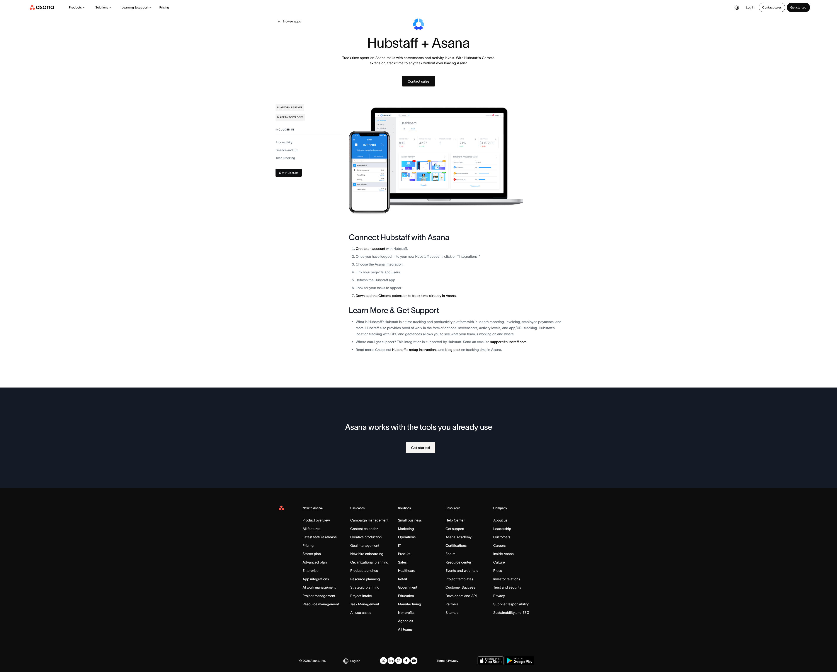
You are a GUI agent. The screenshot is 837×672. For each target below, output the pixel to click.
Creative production (366, 537)
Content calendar (364, 529)
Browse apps (291, 21)
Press (497, 570)
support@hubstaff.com (508, 342)
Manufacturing (409, 604)
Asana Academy (458, 537)
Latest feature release (320, 537)
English (355, 661)
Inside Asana (503, 554)
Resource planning (365, 579)
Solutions (101, 7)
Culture (499, 562)
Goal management (364, 545)
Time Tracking (285, 158)
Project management (319, 596)
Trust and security (507, 587)
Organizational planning (369, 562)
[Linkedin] (391, 660)
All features (311, 529)
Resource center (458, 562)
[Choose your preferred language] (737, 7)
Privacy (499, 596)
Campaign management (369, 520)
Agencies (405, 621)
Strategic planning (364, 587)
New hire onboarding (366, 554)
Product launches (364, 570)
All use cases (360, 612)
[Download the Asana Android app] (519, 660)
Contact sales (772, 7)
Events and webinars (462, 570)
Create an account (370, 249)
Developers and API (461, 596)
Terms (441, 660)
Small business (410, 520)
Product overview (316, 520)
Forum (450, 554)
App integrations (316, 579)
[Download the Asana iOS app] (491, 660)
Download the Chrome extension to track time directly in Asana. (406, 296)
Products (75, 7)
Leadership (502, 529)
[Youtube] (413, 660)
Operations (407, 537)
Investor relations (506, 579)
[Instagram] (398, 660)
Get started (798, 7)
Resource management (321, 604)
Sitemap (452, 612)
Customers (501, 537)
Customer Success (460, 587)
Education (406, 596)
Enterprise (310, 570)
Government (407, 587)
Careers (499, 545)
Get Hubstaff (288, 172)
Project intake (361, 596)
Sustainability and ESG (511, 612)
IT (399, 545)
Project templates (459, 579)
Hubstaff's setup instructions (414, 350)
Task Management (364, 604)
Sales (402, 562)
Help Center (455, 520)
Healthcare (406, 570)
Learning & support (135, 7)
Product (404, 554)
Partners (452, 604)
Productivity (284, 142)
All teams (405, 629)
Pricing (164, 7)
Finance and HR (287, 150)
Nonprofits (406, 612)
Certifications (456, 545)
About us (500, 520)
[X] (383, 660)
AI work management (319, 587)
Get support (455, 529)
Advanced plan (315, 562)
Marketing (406, 529)
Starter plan (312, 554)
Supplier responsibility (511, 604)
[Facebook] (406, 660)
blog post (452, 350)
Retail (402, 579)
